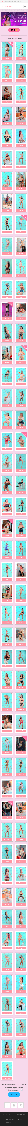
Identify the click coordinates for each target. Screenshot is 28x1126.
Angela (21, 80)
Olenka (21, 362)
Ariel (7, 145)
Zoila (21, 666)
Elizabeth (7, 687)
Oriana (21, 102)
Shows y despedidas (12, 1117)
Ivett (21, 579)
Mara (7, 991)
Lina (21, 449)
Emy (21, 969)
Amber (7, 449)
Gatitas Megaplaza (7, 6)
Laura (7, 275)
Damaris (7, 1013)
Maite (7, 319)
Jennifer (21, 796)
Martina (7, 948)
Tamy (7, 384)
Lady (21, 926)
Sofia (21, 427)
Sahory (7, 883)
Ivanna (21, 492)
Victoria (21, 1034)
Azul (7, 492)
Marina (7, 362)
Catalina (21, 535)
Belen (21, 58)
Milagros (21, 948)
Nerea (21, 839)
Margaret (7, 232)
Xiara (21, 601)
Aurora (21, 145)
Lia (7, 601)
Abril (7, 579)
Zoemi (21, 319)
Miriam (21, 405)
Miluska (7, 514)
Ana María (7, 839)
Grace (21, 167)
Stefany (7, 340)
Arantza (7, 731)
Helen (7, 709)
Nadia (7, 427)
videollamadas (22, 1117)
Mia (21, 384)
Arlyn (7, 102)
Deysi (21, 883)
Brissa (21, 752)
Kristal (7, 904)
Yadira (21, 644)
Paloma (21, 470)
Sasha (7, 188)
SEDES (3, 1117)
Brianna (7, 405)
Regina (7, 1056)
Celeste (7, 622)
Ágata (7, 861)
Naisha (21, 1013)
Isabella (21, 731)
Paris (7, 535)
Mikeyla (21, 253)
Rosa (7, 1034)
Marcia (21, 904)
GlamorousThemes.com (16, 1123)
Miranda (7, 1078)
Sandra (7, 796)
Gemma (7, 774)
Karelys (21, 818)
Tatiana (21, 557)
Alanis (7, 752)
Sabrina (21, 210)
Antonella (21, 275)
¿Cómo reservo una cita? (18, 1114)
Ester (7, 80)
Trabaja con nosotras (11, 1119)
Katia (21, 340)
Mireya (7, 58)
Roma (7, 123)
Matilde (21, 297)
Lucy (7, 926)
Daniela (21, 687)
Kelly (7, 253)
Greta (7, 557)
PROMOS (20, 1119)
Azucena (21, 709)
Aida (7, 818)
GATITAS (5, 1114)
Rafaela (21, 123)
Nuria (7, 666)
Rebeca (7, 470)
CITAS (9, 1114)
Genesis (7, 297)
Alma (7, 644)
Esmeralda (21, 774)
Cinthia (7, 210)
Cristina (21, 1056)
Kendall (7, 969)
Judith (21, 514)
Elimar (21, 232)
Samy (21, 188)
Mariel (21, 991)
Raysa (7, 167)
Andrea (21, 861)
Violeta (21, 622)
